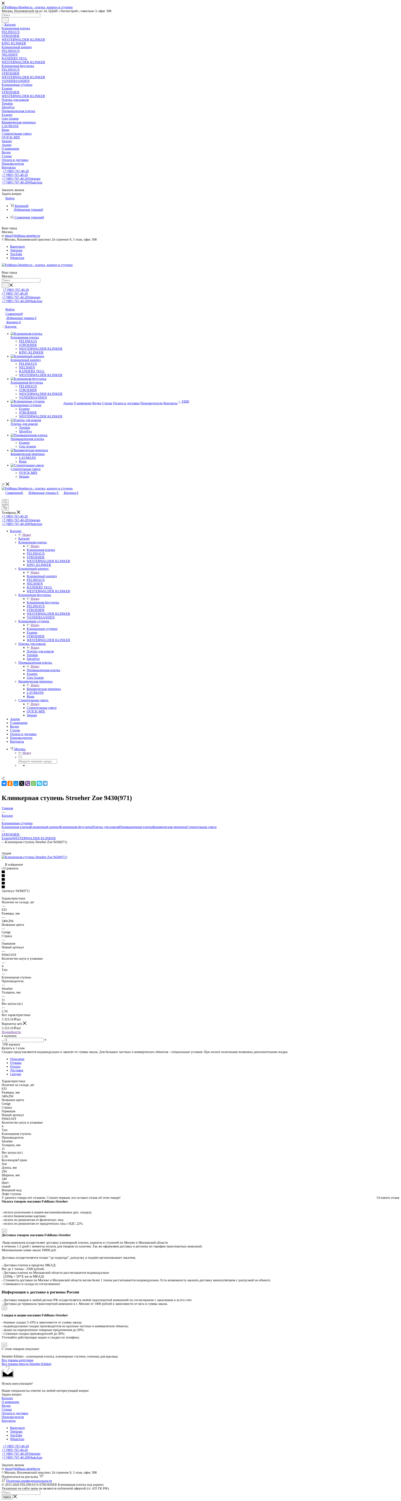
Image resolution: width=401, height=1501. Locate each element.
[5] (200, 887)
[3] (200, 880)
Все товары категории (17, 1360)
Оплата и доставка (15, 1413)
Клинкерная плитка (41, 550)
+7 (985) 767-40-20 (16, 171)
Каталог (24, 538)
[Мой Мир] (15, 783)
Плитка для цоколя (40, 651)
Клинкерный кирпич (42, 576)
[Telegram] (45, 783)
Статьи (7, 1409)
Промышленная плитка (43, 670)
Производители (13, 1417)
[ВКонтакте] (4, 783)
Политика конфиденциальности (29, 1481)
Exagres (7, 838)
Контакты (9, 1420)
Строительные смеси (42, 707)
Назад (27, 535)
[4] (200, 883)
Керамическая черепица (44, 689)
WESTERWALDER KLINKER (34, 838)
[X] (21, 783)
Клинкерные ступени (42, 629)
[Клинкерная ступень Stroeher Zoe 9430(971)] (34, 857)
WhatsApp (17, 258)
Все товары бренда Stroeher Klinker (26, 1364)
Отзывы (16, 1063)
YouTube (16, 254)
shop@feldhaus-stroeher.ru (22, 235)
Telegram (16, 250)
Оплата (15, 1066)
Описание (17, 1059)
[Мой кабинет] (3, 497)
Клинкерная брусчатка (43, 602)
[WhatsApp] (33, 783)
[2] (200, 876)
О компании (10, 1402)
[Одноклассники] (10, 783)
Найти (7, 1497)
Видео (6, 1405)
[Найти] (5, 20)
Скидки (15, 1074)
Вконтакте (17, 246)
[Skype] (39, 783)
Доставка (16, 1070)
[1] (200, 872)
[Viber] (27, 783)
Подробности (11, 1032)
